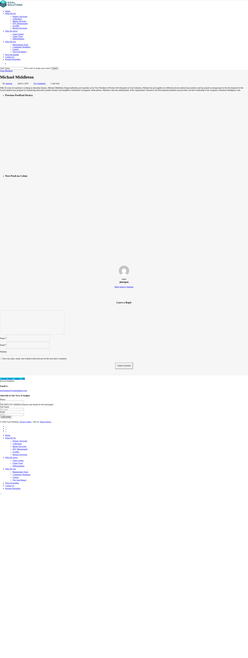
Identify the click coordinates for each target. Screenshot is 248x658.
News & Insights (12, 483)
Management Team (20, 472)
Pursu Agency (45, 422)
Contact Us (9, 486)
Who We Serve (11, 457)
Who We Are (10, 469)
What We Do (10, 438)
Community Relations (21, 474)
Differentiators (18, 466)
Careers (16, 477)
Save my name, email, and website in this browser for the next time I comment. (35, 359)
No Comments (39, 83)
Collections (17, 444)
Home (7, 435)
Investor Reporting (12, 488)
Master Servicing (19, 446)
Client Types (18, 463)
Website (3, 352)
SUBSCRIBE (6, 417)
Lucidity (16, 452)
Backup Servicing (20, 454)
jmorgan (9, 83)
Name (3, 338)
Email (3, 345)
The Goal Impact (19, 480)
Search (54, 68)
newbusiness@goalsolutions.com (13, 390)
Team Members (6, 71)
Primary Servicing (20, 441)
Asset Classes (18, 460)
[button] (1, 493)
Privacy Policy (26, 422)
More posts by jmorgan (124, 287)
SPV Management (20, 449)
